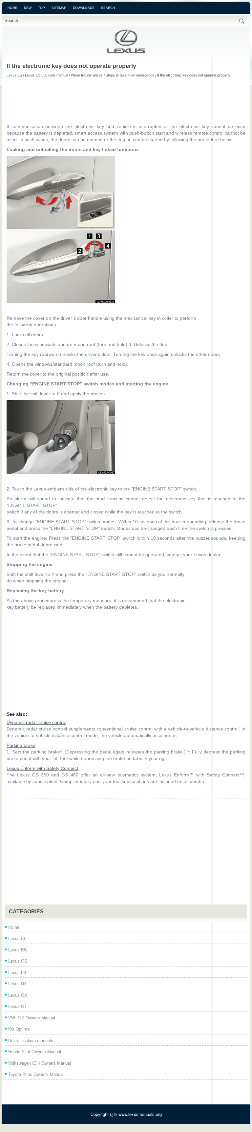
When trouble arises (87, 75)
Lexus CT (17, 1006)
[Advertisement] (126, 100)
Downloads (83, 8)
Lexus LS (17, 972)
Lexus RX (17, 983)
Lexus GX (17, 995)
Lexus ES (14, 75)
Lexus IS (16, 938)
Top (41, 8)
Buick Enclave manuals (30, 1040)
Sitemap (59, 8)
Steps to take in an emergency (130, 75)
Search (108, 8)
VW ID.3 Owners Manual (31, 1017)
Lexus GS (17, 961)
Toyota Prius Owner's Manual (36, 1074)
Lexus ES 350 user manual (46, 75)
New (28, 8)
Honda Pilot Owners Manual (34, 1051)
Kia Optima (19, 1029)
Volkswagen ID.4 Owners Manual (39, 1063)
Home (12, 8)
